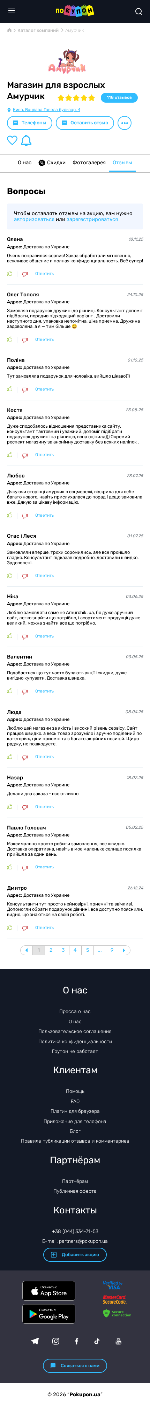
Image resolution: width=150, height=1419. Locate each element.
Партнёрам (75, 1181)
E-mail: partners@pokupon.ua (75, 1241)
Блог (75, 1131)
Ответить (44, 273)
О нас (24, 162)
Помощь (75, 1091)
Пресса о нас (75, 1011)
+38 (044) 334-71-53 (75, 1231)
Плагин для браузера (75, 1111)
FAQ (75, 1101)
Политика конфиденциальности (75, 1042)
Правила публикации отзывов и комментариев (75, 1141)
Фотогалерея (89, 162)
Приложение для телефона (75, 1121)
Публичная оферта (75, 1191)
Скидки (56, 162)
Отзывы (122, 162)
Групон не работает (75, 1051)
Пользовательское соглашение (75, 1031)
